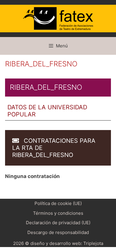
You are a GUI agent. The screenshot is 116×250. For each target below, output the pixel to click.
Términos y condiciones (58, 213)
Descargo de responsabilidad (58, 232)
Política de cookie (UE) (58, 203)
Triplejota (93, 243)
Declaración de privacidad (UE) (58, 222)
